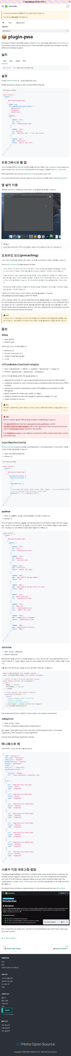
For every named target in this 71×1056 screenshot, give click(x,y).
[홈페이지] (3, 22)
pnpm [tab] (18, 61)
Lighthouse (27, 174)
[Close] (69, 1)
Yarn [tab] (11, 61)
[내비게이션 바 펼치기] (2, 6)
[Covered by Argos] (7, 1015)
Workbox (37, 43)
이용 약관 (4, 1028)
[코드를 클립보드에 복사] (67, 67)
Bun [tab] (24, 61)
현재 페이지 (6, 31)
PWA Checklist (62, 178)
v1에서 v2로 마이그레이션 (10, 968)
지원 (2, 987)
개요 (2, 962)
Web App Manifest (18, 170)
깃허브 (3, 1004)
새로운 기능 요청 (7, 981)
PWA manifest (12, 81)
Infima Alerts (60, 888)
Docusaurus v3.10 (32, 2)
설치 (2, 965)
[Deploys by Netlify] (6, 1012)
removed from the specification (38, 424)
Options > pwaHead (58, 170)
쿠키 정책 (4, 1031)
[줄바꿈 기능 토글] (63, 466)
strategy (13, 433)
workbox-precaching (11, 264)
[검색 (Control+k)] (68, 6)
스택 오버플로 (6, 978)
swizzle (42, 877)
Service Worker (63, 43)
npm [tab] (4, 61)
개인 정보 (4, 1025)
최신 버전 (15, 17)
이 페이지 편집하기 (10, 938)
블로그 (3, 998)
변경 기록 (4, 1001)
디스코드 (4, 984)
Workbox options (7, 447)
